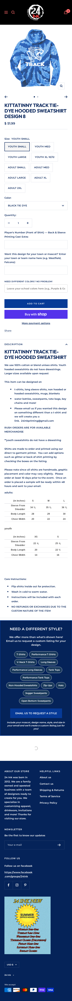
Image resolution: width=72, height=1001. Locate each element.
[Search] (13, 12)
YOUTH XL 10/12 (44, 156)
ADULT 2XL (15, 187)
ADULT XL (40, 177)
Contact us (46, 783)
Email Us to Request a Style (36, 713)
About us (45, 777)
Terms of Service (50, 796)
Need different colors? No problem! (28, 281)
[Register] (59, 845)
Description (13, 344)
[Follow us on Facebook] (8, 885)
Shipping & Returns (52, 790)
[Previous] (6, 97)
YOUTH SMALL (17, 146)
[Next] (66, 97)
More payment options (36, 323)
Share (7, 330)
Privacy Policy (48, 802)
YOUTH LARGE (17, 156)
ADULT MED (41, 167)
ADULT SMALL (17, 167)
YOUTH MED (42, 146)
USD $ (10, 964)
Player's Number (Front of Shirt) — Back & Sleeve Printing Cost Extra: (35, 234)
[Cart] (66, 12)
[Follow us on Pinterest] (25, 885)
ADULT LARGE (17, 177)
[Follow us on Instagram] (17, 885)
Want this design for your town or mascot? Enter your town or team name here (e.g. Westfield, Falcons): (35, 258)
